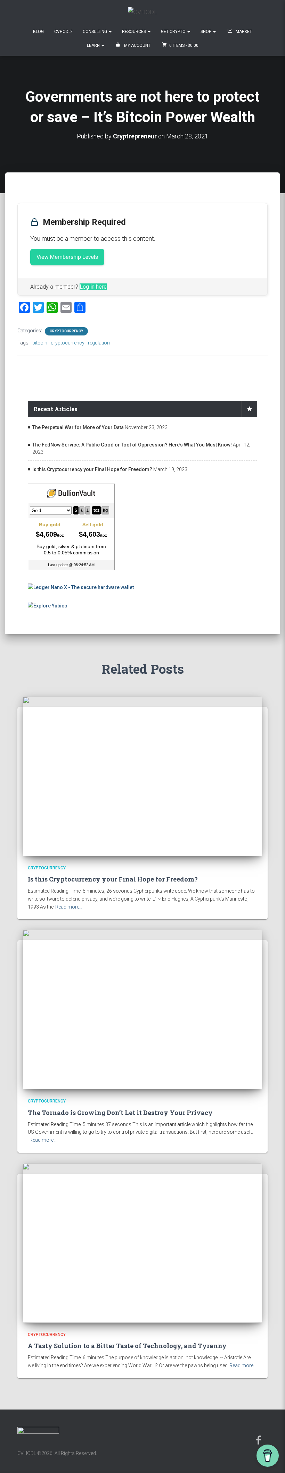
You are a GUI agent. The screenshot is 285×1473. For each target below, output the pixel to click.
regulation (99, 343)
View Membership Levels (67, 257)
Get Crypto (174, 31)
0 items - (183, 45)
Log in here (93, 286)
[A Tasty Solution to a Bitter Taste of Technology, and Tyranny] (142, 1242)
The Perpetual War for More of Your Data (78, 427)
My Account (136, 45)
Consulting (95, 31)
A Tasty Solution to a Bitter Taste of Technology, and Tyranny (127, 1346)
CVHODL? (63, 31)
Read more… (68, 907)
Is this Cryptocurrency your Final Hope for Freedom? (92, 469)
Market (243, 31)
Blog (38, 31)
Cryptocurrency (66, 331)
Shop (206, 31)
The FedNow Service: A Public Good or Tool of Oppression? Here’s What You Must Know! (132, 445)
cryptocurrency (67, 343)
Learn (94, 45)
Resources (134, 31)
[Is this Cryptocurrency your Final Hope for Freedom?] (142, 775)
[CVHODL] (143, 14)
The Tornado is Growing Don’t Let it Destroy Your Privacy (120, 1112)
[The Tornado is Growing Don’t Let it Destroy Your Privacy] (142, 1009)
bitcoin (39, 343)
